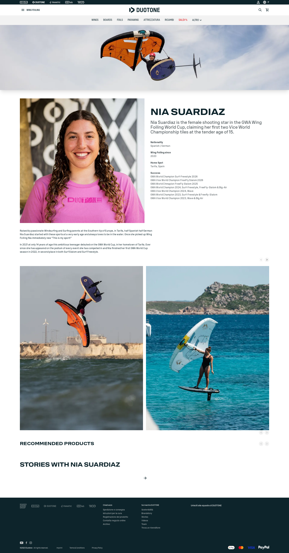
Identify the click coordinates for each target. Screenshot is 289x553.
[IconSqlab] (69, 2)
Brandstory (146, 513)
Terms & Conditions (77, 548)
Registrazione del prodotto (115, 517)
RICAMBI (169, 20)
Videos (144, 521)
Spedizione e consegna (114, 510)
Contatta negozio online (114, 521)
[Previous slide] (261, 259)
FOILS (120, 20)
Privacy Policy (97, 548)
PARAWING (133, 20)
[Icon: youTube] (21, 543)
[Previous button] (261, 432)
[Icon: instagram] (31, 543)
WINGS (95, 20)
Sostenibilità (147, 510)
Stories (144, 517)
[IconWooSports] (81, 2)
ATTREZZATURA (152, 20)
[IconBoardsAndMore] (23, 506)
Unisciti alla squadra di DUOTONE (206, 506)
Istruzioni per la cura (112, 513)
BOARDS (107, 20)
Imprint (59, 548)
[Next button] (267, 432)
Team (144, 524)
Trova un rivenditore (150, 528)
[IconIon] (24, 2)
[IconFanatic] (55, 2)
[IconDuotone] (39, 2)
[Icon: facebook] (26, 543)
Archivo (106, 524)
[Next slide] (267, 259)
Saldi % (183, 20)
